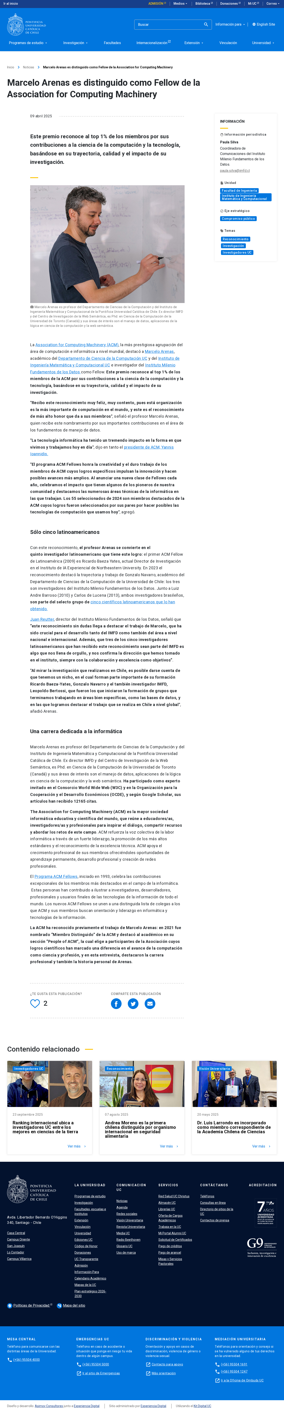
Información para (230, 24)
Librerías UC (166, 1209)
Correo (273, 3)
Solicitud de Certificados (175, 1239)
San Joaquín (16, 1246)
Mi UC (252, 3)
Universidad (83, 1233)
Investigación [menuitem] (76, 43)
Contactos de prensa (214, 1220)
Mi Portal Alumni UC (172, 1233)
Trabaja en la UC (169, 1227)
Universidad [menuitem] (263, 43)
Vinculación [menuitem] (228, 43)
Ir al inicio (11, 3)
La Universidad (90, 1185)
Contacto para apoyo (167, 1364)
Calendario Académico (90, 1278)
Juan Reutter (42, 619)
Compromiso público (238, 218)
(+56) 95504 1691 (234, 1364)
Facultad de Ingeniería (239, 190)
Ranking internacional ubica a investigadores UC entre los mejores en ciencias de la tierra (45, 1127)
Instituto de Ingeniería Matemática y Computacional (244, 197)
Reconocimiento (235, 239)
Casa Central (16, 1233)
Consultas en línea (213, 1202)
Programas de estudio (90, 1196)
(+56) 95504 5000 (96, 1364)
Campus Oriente (18, 1239)
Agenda (122, 1207)
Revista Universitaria (130, 1227)
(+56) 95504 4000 (26, 1359)
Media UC (123, 1233)
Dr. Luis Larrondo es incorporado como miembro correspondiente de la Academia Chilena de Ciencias (234, 1127)
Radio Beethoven (128, 1239)
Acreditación (263, 1185)
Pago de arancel (169, 1252)
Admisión (156, 3)
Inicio (10, 67)
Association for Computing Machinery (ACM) (77, 344)
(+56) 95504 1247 (234, 1371)
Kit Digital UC (202, 1406)
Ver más (77, 1146)
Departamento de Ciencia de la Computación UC (102, 358)
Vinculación (83, 1227)
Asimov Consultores (49, 1406)
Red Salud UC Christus (173, 1196)
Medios (181, 3)
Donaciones (229, 3)
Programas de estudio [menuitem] (28, 43)
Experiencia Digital (86, 1406)
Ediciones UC (84, 1239)
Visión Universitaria (214, 1068)
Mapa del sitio (71, 1305)
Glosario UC (124, 1246)
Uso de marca (126, 1252)
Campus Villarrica (19, 1259)
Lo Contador (15, 1252)
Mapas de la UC (85, 1285)
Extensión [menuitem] (194, 43)
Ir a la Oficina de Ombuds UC (242, 1380)
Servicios (168, 1185)
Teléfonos (207, 1196)
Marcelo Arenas (159, 351)
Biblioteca (203, 3)
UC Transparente (86, 1259)
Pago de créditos (170, 1246)
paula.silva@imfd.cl (235, 171)
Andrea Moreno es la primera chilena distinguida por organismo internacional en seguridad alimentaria (140, 1129)
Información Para (87, 1272)
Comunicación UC (131, 1187)
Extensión (81, 1220)
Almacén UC (167, 1202)
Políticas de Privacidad (29, 1305)
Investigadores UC (237, 252)
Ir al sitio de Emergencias (101, 1373)
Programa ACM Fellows (56, 876)
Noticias (28, 67)
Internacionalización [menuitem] (151, 43)
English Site (263, 24)
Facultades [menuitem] (112, 43)
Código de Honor (86, 1246)
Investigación (233, 246)
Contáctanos (214, 1185)
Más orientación (164, 1373)
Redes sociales (126, 1214)
